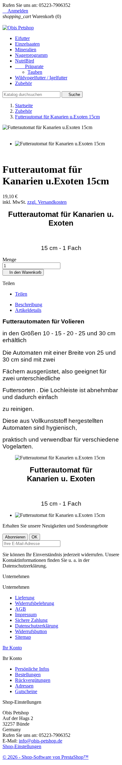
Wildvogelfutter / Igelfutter (41, 77)
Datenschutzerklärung (36, 625)
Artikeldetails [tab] (28, 310)
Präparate (29, 66)
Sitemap (23, 637)
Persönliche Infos (32, 669)
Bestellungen (28, 674)
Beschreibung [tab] (28, 304)
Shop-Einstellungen (22, 746)
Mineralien (25, 49)
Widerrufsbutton (31, 631)
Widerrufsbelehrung (34, 603)
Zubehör (23, 83)
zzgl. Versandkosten (47, 202)
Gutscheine (26, 691)
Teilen (21, 294)
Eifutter (22, 38)
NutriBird (24, 60)
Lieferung (24, 597)
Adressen (24, 685)
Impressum (26, 614)
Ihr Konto (12, 647)
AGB (20, 609)
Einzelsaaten (27, 44)
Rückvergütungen (32, 680)
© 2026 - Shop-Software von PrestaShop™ (46, 757)
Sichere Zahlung (31, 620)
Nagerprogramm (31, 55)
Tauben (35, 72)
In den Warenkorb (23, 272)
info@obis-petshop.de (40, 740)
